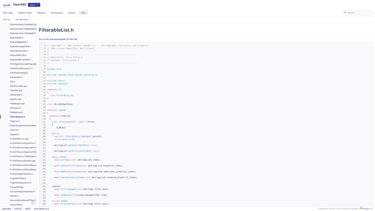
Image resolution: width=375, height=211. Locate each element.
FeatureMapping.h (19, 42)
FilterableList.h (17, 116)
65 (42, 166)
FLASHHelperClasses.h (21, 174)
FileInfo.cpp (15, 99)
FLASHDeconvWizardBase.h (24, 169)
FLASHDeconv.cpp (19, 138)
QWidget (91, 122)
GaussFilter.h (16, 204)
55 (42, 151)
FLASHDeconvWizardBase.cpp (25, 165)
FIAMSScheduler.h (19, 73)
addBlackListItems (70, 171)
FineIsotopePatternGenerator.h (25, 125)
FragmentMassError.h (20, 182)
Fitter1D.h (14, 130)
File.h (12, 81)
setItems (64, 160)
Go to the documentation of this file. (58, 39)
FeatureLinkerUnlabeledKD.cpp (25, 29)
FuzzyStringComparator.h (22, 191)
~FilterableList (63, 139)
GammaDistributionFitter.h (23, 200)
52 (42, 145)
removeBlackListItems (71, 177)
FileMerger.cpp (17, 103)
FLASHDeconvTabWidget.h (23, 156)
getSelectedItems (77, 145)
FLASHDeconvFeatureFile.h (23, 147)
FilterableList (65, 95)
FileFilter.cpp (16, 90)
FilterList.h (15, 121)
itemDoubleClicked (70, 195)
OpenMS (62, 110)
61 (42, 160)
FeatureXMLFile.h (18, 55)
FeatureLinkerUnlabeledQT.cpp (25, 33)
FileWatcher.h (16, 112)
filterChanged (67, 189)
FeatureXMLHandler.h (20, 59)
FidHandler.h (16, 77)
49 (42, 139)
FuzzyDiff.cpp (16, 187)
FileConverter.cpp (18, 86)
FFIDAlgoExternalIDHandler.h (24, 64)
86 (42, 204)
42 (42, 122)
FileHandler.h (16, 94)
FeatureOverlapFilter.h (20, 46)
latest (32, 5)
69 (42, 171)
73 (42, 177)
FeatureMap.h (16, 37)
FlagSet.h (14, 134)
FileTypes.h (15, 108)
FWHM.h (14, 196)
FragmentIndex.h (18, 178)
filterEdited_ (67, 204)
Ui (60, 89)
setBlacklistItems (70, 166)
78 (42, 189)
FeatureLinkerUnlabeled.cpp (23, 24)
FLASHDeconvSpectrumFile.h (24, 152)
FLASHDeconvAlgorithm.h (23, 143)
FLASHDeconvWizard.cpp (23, 160)
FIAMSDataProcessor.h (21, 68)
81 (42, 195)
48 (42, 136)
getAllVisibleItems (78, 151)
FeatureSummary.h (19, 51)
